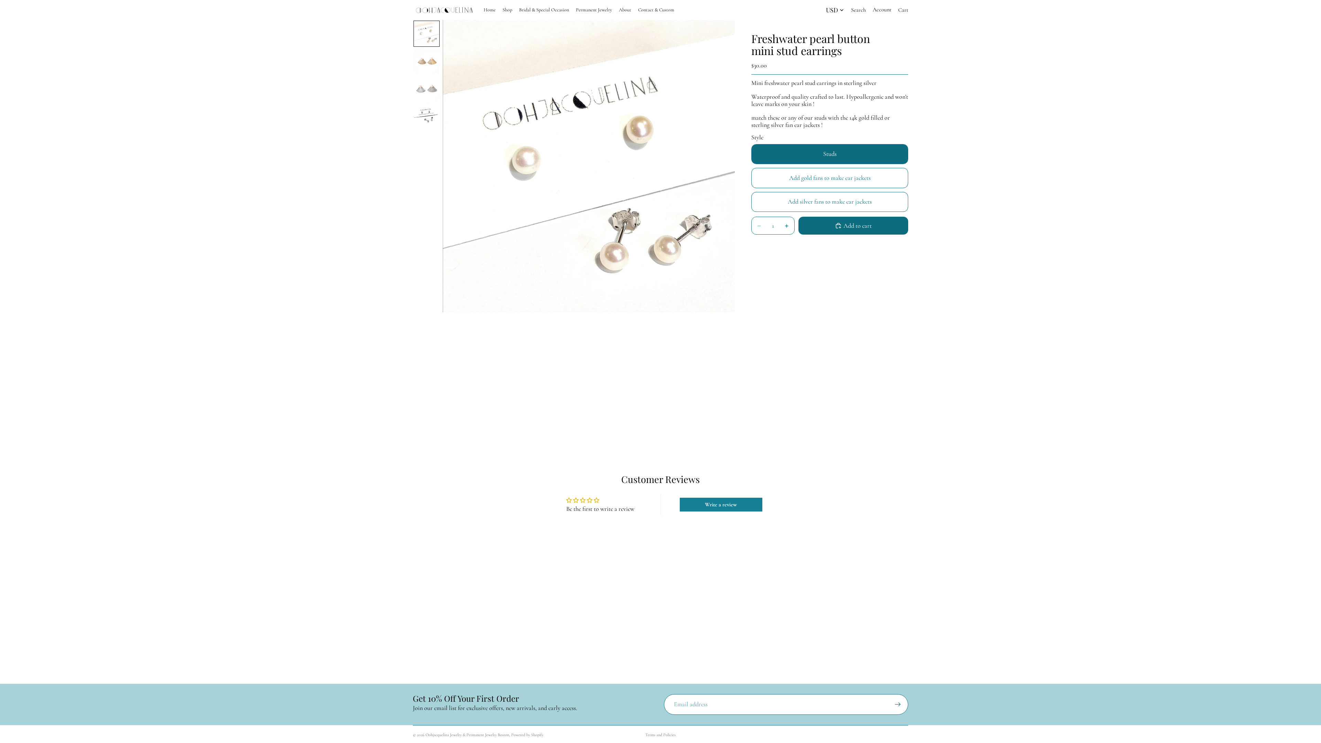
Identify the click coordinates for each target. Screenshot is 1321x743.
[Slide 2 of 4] (426, 61)
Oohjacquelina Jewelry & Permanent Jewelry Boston (467, 734)
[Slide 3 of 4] (426, 88)
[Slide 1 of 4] (426, 33)
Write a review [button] (721, 504)
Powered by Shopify (527, 734)
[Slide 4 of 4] (426, 116)
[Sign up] (898, 704)
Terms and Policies (660, 734)
